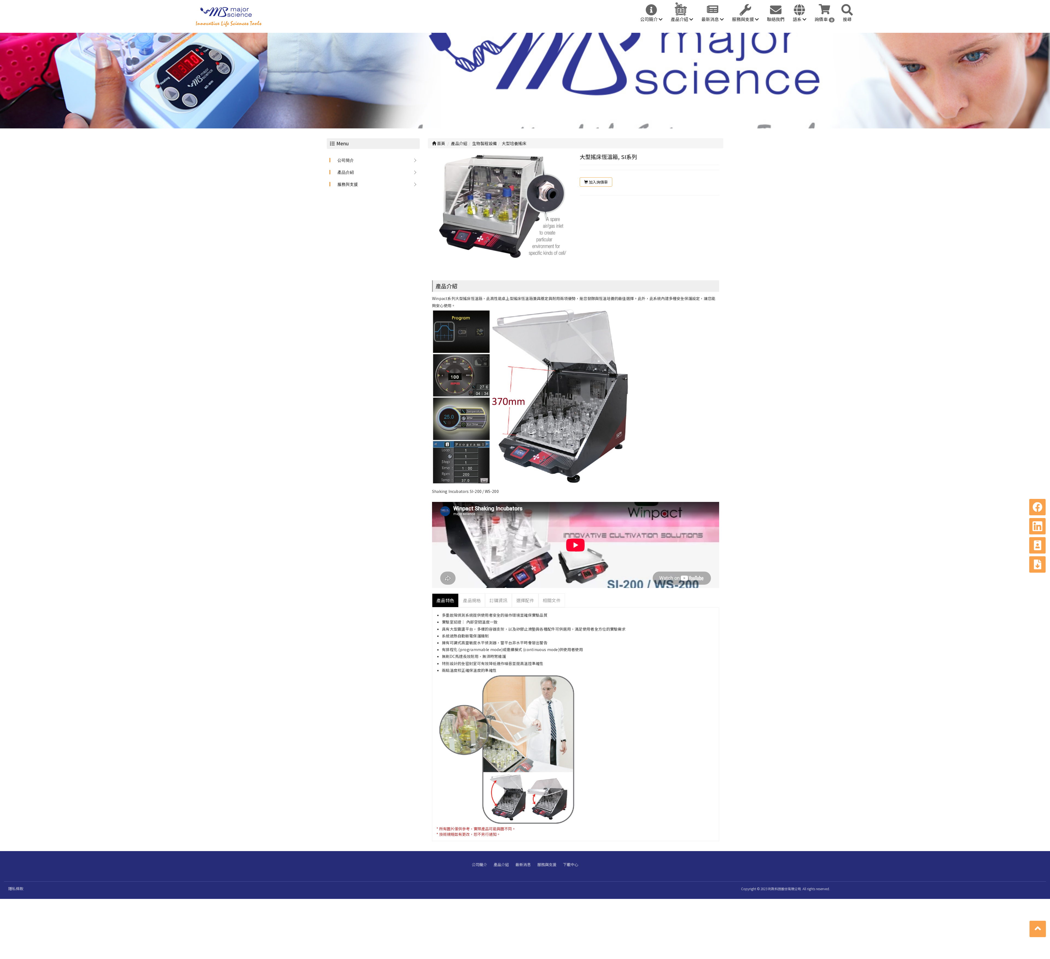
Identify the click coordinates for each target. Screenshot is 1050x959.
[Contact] (1037, 545)
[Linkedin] (1037, 526)
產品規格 (472, 600)
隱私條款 (16, 888)
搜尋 (847, 19)
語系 (798, 19)
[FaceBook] (1037, 507)
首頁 (440, 143)
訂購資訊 (498, 600)
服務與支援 (743, 19)
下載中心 (570, 864)
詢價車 (824, 19)
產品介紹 (680, 19)
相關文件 (552, 600)
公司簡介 (649, 19)
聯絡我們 (775, 19)
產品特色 (445, 600)
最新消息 (710, 19)
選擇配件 (525, 600)
